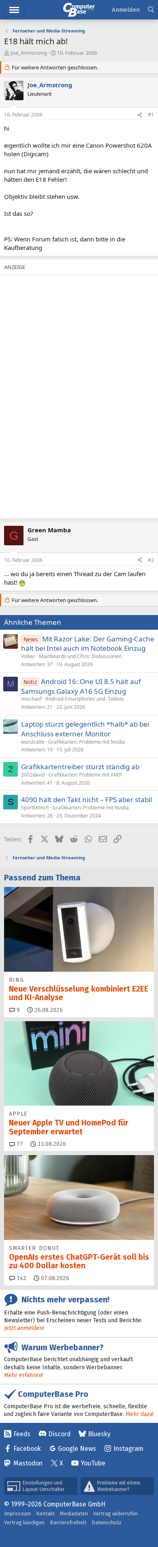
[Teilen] (140, 115)
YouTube (93, 1463)
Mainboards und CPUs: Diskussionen (80, 656)
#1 (151, 114)
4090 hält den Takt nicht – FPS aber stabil (86, 799)
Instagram (128, 1448)
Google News (77, 1448)
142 (20, 1278)
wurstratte (33, 741)
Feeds (21, 1434)
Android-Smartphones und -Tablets (84, 698)
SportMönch (35, 807)
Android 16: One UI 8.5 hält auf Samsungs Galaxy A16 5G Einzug (81, 686)
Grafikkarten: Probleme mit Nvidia (86, 741)
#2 (151, 560)
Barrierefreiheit (68, 1522)
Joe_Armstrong (29, 52)
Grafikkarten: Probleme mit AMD (85, 774)
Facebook (27, 1448)
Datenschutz (107, 1522)
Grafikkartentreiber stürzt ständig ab (80, 766)
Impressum (17, 1513)
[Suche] (151, 9)
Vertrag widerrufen (115, 1513)
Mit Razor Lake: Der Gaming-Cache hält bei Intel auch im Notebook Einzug (87, 643)
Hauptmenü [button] (14, 10)
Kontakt (45, 1513)
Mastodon (28, 1463)
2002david (33, 774)
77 (19, 1143)
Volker (28, 656)
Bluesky (99, 1434)
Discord (59, 1434)
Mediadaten (74, 1513)
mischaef (31, 698)
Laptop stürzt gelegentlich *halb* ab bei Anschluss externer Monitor (85, 728)
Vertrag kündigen (24, 1522)
